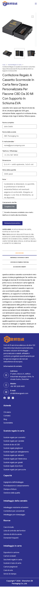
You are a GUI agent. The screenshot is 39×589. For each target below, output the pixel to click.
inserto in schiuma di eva (12, 239)
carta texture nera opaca (12, 241)
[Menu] (36, 4)
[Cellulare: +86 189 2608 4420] (6, 385)
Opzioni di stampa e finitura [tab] (19, 262)
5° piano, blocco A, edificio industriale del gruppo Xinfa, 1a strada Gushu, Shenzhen (22, 376)
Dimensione (6, 160)
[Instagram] (13, 398)
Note (4, 179)
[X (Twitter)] (9, 398)
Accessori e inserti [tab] (19, 267)
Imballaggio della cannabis (15, 501)
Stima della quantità (9, 170)
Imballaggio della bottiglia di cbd (20, 234)
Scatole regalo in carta (21, 229)
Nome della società (9, 132)
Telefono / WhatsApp (9, 151)
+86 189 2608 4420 (17, 386)
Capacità (8, 475)
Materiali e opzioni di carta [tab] (19, 257)
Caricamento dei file (9, 202)
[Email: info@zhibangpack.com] (6, 392)
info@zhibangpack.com (19, 393)
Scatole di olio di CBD (10, 232)
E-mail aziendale (8, 141)
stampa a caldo (29, 239)
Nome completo (8, 123)
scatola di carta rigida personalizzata (18, 237)
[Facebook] (5, 398)
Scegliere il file (9, 206)
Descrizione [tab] (19, 253)
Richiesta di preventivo (12, 223)
